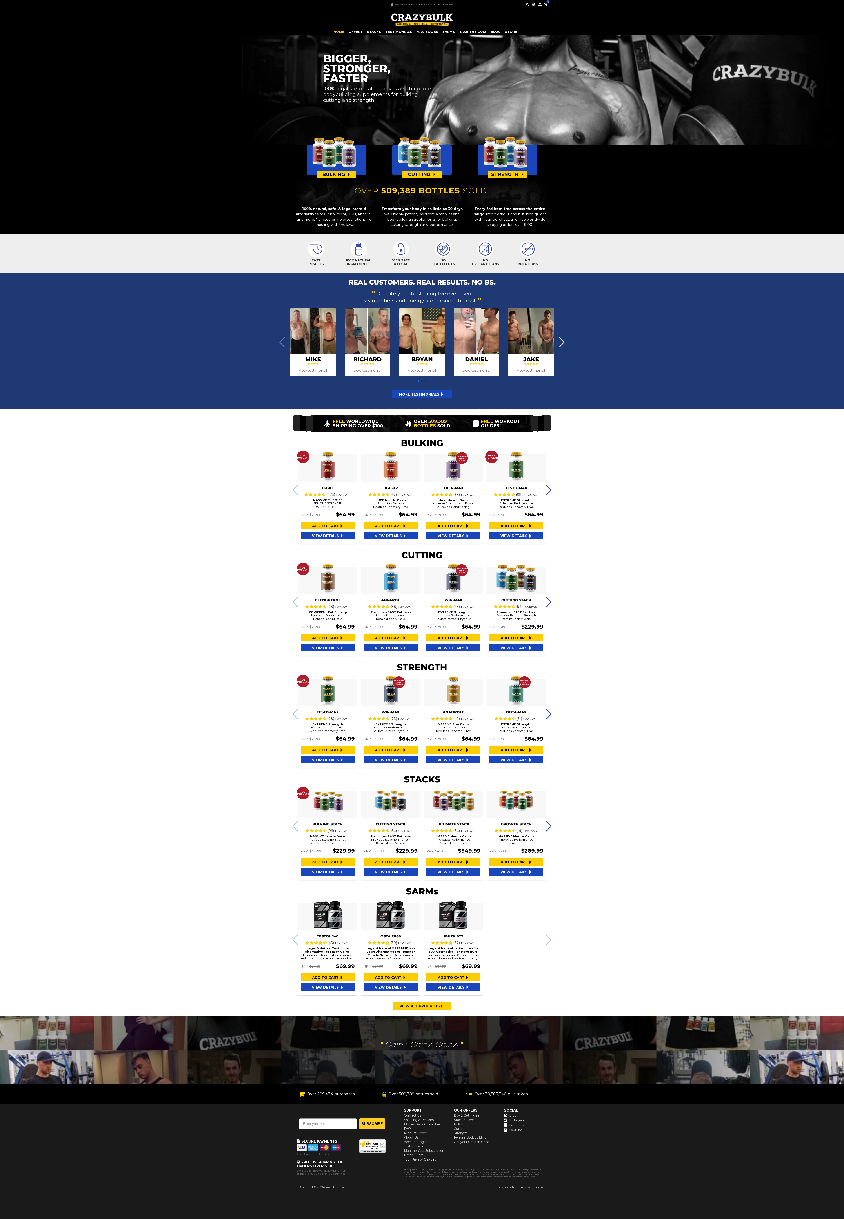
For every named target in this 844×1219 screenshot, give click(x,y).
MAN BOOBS (427, 31)
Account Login (415, 1142)
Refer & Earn (414, 1155)
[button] (562, 342)
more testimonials (419, 394)
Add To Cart (326, 526)
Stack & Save (464, 1120)
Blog (513, 1115)
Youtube (515, 1130)
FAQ (407, 1129)
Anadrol (365, 214)
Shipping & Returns (419, 1120)
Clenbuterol (335, 214)
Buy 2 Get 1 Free (466, 1115)
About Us (411, 1137)
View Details (326, 536)
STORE (511, 31)
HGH (351, 214)
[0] (545, 3)
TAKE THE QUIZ (472, 31)
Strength (461, 1133)
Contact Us (412, 1115)
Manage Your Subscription (424, 1151)
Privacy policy (507, 1187)
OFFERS (356, 31)
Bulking (460, 1124)
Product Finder (415, 1133)
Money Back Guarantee (422, 1124)
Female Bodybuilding (470, 1137)
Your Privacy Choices (420, 1159)
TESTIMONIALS (398, 31)
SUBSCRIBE (372, 1124)
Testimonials (413, 1146)
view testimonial (313, 370)
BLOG (496, 31)
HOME (338, 31)
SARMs (448, 31)
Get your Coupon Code (471, 1142)
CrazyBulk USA (334, 1187)
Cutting (460, 1129)
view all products (420, 1006)
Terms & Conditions (530, 1187)
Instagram (517, 1120)
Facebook (516, 1125)
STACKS (374, 31)
